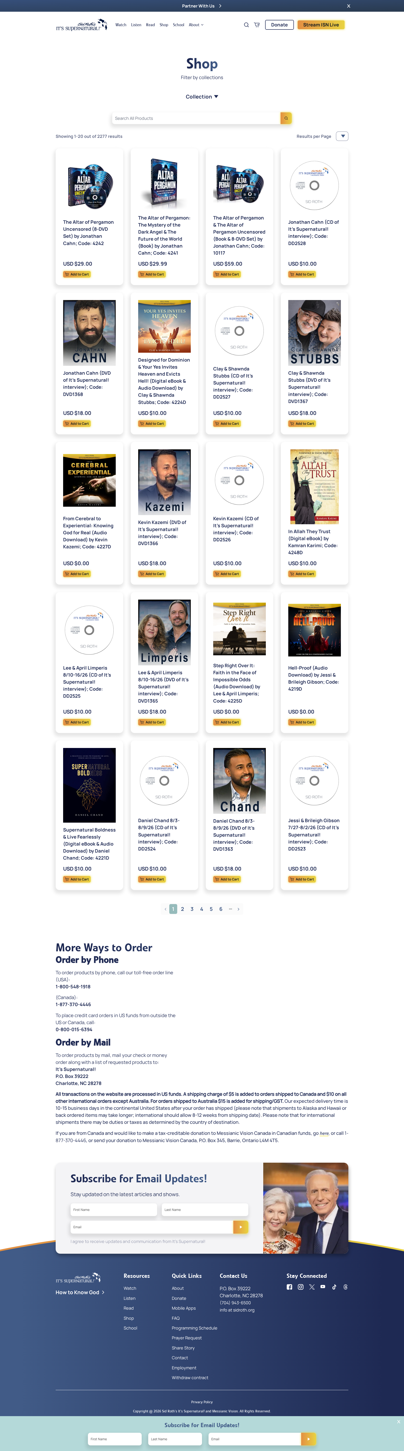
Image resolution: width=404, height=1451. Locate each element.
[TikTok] (334, 1287)
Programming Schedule (194, 1328)
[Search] (286, 118)
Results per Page (314, 136)
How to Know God (77, 1292)
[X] (312, 1287)
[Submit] (240, 1227)
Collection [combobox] (199, 96)
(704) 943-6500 (235, 1302)
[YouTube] (323, 1287)
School (178, 24)
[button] (348, 6)
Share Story (183, 1348)
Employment (184, 1367)
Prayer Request (187, 1338)
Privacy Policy (202, 1402)
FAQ (176, 1318)
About (194, 24)
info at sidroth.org (237, 1310)
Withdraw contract (190, 1377)
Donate (279, 25)
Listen (136, 24)
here (324, 1133)
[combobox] (202, 118)
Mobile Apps (184, 1308)
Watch (120, 24)
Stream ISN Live (321, 25)
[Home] (82, 24)
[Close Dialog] (398, 1421)
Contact (180, 1357)
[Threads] (345, 1287)
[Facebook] (289, 1287)
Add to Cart (80, 274)
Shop (164, 24)
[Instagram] (300, 1287)
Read (150, 24)
